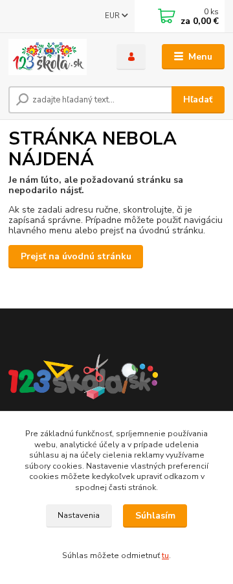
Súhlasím (155, 515)
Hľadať (197, 99)
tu (165, 555)
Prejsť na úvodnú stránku (76, 256)
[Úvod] (53, 57)
